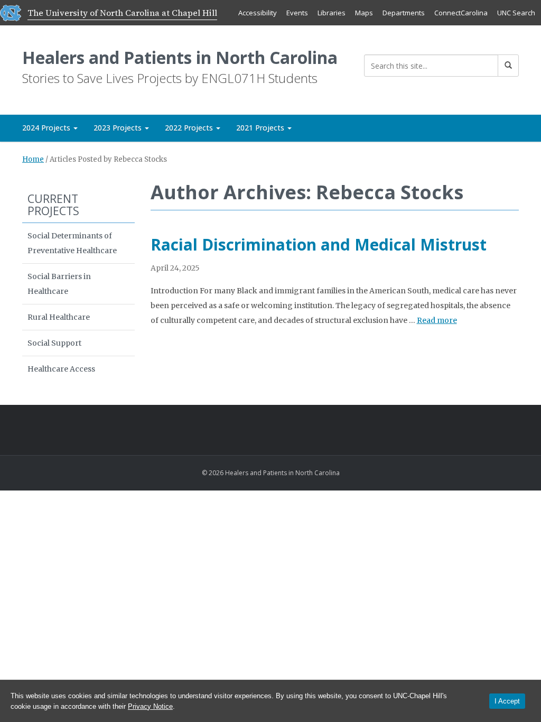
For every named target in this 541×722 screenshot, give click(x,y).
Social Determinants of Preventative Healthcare (72, 243)
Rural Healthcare (58, 317)
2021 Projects (261, 128)
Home (33, 159)
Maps (364, 12)
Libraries (332, 12)
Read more (437, 320)
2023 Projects (119, 128)
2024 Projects (47, 128)
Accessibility (257, 12)
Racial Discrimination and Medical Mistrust (319, 244)
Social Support (54, 343)
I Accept (507, 701)
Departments (404, 12)
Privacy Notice (150, 706)
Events (297, 12)
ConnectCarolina (461, 12)
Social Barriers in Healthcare (59, 284)
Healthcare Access (61, 369)
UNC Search (516, 12)
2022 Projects (190, 128)
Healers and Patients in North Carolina (180, 57)
